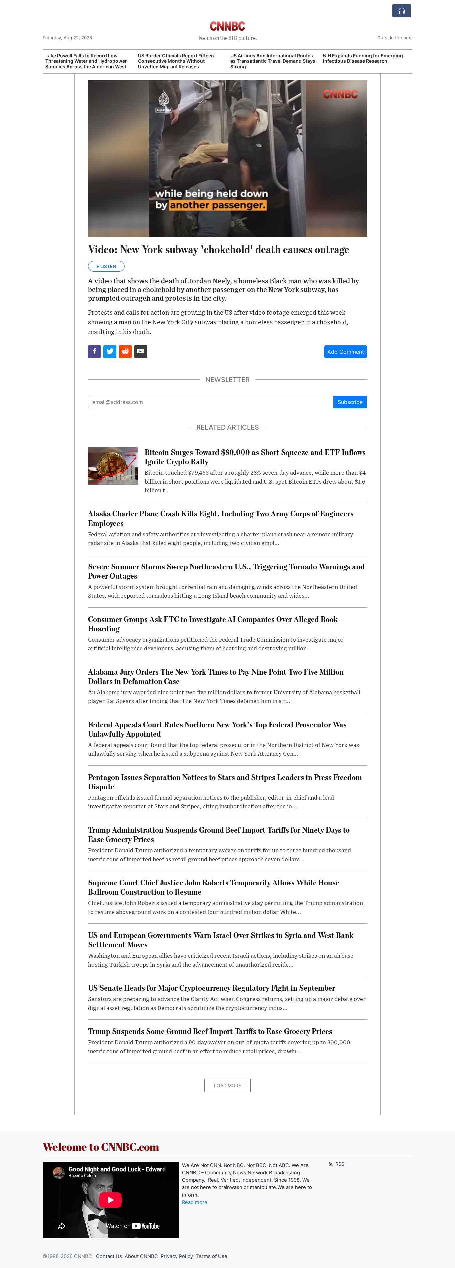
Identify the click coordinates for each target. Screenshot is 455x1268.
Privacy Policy (177, 1256)
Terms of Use (211, 1256)
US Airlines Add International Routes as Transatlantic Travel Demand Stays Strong (272, 61)
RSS (339, 1164)
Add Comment (345, 351)
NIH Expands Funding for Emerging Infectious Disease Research (363, 58)
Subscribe (350, 402)
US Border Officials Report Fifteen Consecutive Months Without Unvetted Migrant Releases (176, 61)
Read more (194, 1202)
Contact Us (109, 1256)
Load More (227, 1085)
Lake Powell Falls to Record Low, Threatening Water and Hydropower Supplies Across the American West (86, 61)
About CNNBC (141, 1256)
